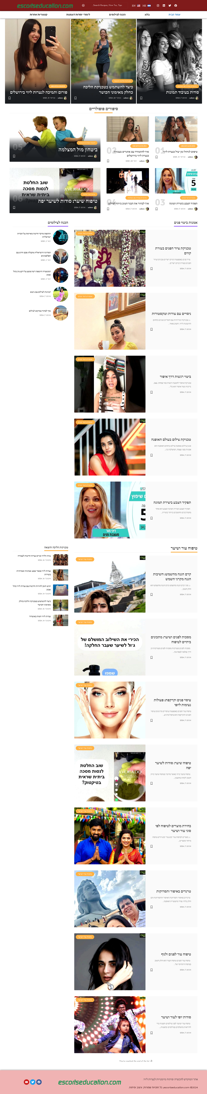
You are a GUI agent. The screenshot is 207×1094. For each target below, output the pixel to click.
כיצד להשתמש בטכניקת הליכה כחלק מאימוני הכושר (108, 89)
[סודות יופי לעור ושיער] (109, 1024)
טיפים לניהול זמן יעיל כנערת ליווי (180, 151)
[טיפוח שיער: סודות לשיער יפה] (109, 773)
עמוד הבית (174, 14)
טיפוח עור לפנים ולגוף (176, 954)
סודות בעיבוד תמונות (182, 92)
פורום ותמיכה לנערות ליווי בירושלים (38, 92)
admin (192, 98)
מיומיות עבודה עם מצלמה (187, 86)
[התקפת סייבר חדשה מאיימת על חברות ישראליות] (60, 237)
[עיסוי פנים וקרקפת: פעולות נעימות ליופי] (109, 710)
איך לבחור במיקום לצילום (40, 311)
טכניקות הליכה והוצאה (122, 81)
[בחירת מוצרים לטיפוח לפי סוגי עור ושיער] (109, 835)
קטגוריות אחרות (38, 14)
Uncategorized (58, 86)
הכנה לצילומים (117, 14)
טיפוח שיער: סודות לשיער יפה (67, 201)
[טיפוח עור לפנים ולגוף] (109, 961)
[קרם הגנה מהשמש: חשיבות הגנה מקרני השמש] (109, 584)
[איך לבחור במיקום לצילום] (60, 313)
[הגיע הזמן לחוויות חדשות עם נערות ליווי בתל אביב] (60, 590)
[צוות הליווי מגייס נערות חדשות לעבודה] (60, 560)
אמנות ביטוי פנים (188, 198)
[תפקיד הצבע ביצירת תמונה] (176, 181)
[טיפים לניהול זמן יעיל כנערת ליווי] (176, 129)
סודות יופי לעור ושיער (176, 1017)
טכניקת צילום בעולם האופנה (171, 439)
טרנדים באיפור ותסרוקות (173, 891)
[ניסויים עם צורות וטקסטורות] (109, 321)
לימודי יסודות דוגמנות (78, 14)
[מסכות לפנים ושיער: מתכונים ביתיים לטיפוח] (109, 647)
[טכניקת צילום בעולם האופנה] (109, 447)
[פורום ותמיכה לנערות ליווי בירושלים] (37, 61)
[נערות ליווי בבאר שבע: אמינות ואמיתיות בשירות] (60, 575)
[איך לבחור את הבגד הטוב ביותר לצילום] (128, 181)
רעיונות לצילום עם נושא (40, 292)
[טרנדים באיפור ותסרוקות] (109, 898)
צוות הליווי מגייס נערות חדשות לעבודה (34, 555)
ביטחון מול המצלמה (77, 149)
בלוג (147, 14)
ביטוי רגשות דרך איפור (175, 376)
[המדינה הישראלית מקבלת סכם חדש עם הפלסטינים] (60, 256)
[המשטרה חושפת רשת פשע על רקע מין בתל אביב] (60, 275)
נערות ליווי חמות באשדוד (40, 616)
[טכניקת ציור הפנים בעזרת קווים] (109, 258)
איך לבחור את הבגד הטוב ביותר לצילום (128, 203)
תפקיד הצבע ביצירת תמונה (183, 203)
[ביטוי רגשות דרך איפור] (109, 384)
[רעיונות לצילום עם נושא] (60, 294)
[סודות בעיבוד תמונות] (169, 61)
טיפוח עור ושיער (89, 194)
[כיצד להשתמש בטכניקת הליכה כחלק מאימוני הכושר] (103, 61)
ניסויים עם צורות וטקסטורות (171, 313)
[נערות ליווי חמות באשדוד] (60, 620)
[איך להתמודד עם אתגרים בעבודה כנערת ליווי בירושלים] (128, 129)
